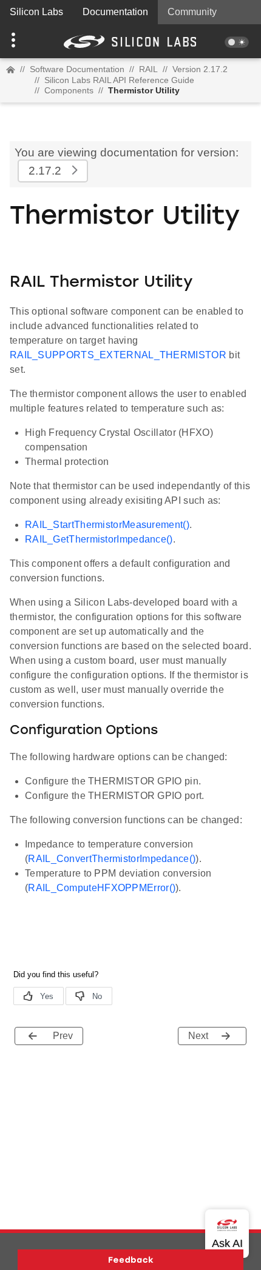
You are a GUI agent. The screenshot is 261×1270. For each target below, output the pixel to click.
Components (68, 90)
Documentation (115, 12)
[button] (19, 41)
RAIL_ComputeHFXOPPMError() (101, 888)
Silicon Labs (36, 12)
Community (192, 12)
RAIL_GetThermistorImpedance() (99, 539)
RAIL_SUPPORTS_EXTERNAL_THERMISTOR (118, 355)
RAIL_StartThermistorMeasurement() (107, 525)
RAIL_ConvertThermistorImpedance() (111, 859)
